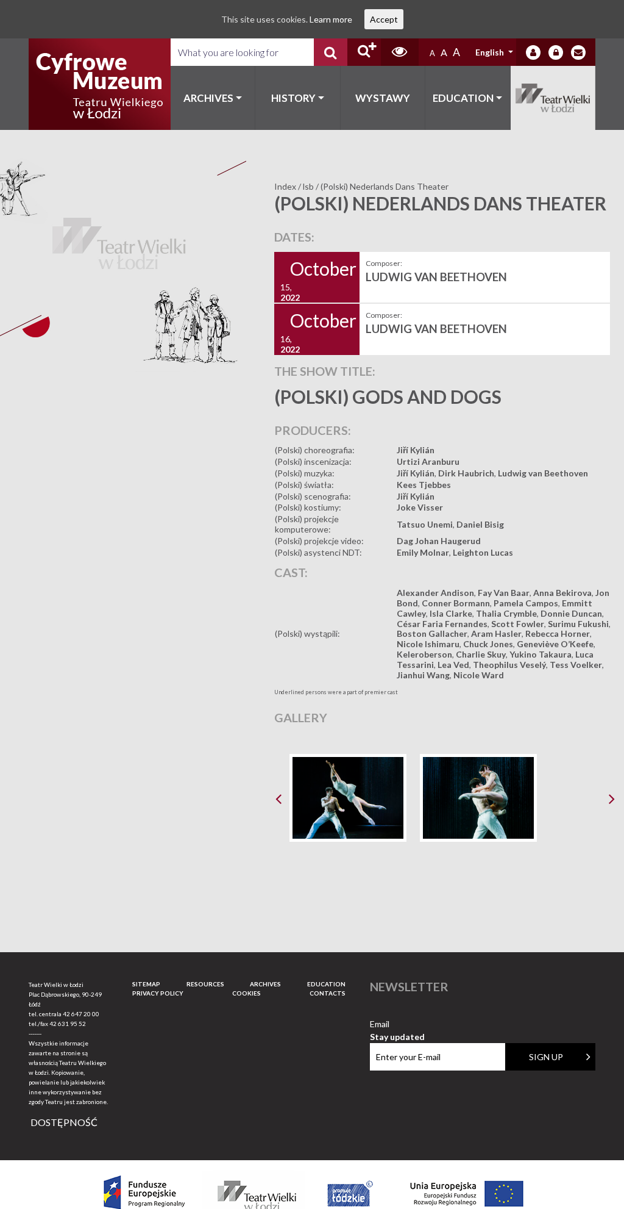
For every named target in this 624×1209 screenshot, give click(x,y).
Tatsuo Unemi (425, 524)
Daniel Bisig (480, 524)
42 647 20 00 (81, 1013)
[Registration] (555, 52)
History (293, 97)
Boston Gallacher (432, 633)
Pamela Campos (526, 603)
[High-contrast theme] (400, 52)
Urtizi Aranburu (428, 461)
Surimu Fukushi (578, 624)
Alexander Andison (435, 592)
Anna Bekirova (562, 592)
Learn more (331, 19)
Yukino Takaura (540, 654)
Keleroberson (424, 654)
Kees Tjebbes (424, 484)
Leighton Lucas (483, 552)
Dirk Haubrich (466, 473)
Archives (208, 97)
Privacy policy (157, 993)
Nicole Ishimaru (428, 644)
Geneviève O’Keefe (555, 644)
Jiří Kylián (415, 450)
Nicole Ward (478, 675)
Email (397, 1024)
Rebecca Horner (557, 633)
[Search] (330, 52)
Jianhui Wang (423, 675)
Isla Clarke (451, 613)
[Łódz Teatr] (99, 84)
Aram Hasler (496, 633)
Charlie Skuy (481, 654)
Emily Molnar (423, 552)
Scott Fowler (517, 624)
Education (463, 97)
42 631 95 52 (67, 1023)
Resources (205, 984)
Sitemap (146, 984)
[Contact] (578, 52)
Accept (384, 19)
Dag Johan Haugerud (439, 541)
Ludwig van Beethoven (543, 473)
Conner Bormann (456, 603)
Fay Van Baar (504, 592)
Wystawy (382, 97)
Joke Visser (420, 507)
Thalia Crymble (506, 613)
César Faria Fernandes (442, 624)
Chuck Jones (488, 644)
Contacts (328, 993)
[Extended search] (364, 52)
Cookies (246, 993)
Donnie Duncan (571, 613)
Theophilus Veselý (509, 664)
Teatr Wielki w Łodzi (553, 98)
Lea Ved (453, 664)
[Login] (533, 52)
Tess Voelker (576, 664)
